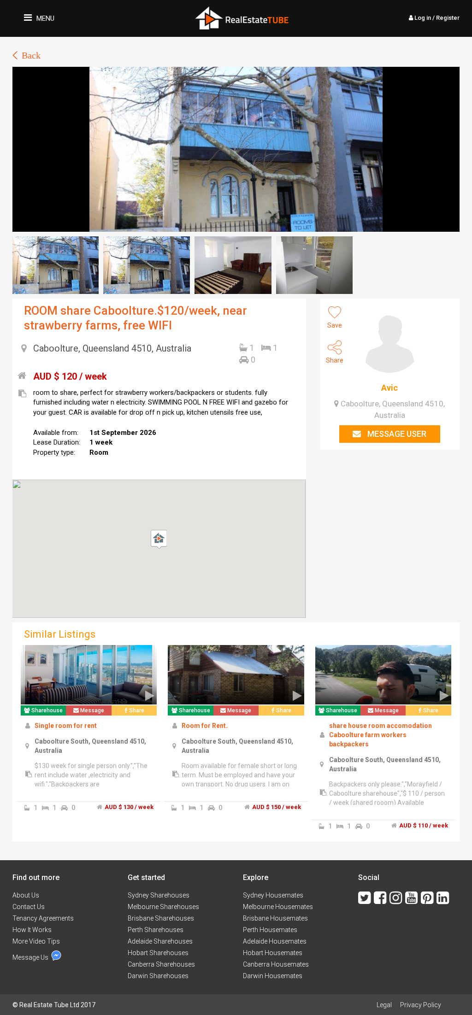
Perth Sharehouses (155, 929)
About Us (25, 895)
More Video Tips (36, 941)
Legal (384, 1005)
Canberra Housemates (276, 964)
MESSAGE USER (396, 434)
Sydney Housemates (273, 895)
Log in (436, 17)
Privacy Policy (420, 1005)
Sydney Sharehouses (158, 895)
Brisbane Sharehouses (161, 918)
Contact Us (28, 906)
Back (31, 55)
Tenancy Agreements (43, 918)
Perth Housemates (270, 929)
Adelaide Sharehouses (160, 941)
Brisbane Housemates (275, 918)
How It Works (32, 929)
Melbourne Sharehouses (163, 906)
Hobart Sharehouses (158, 952)
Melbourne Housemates (278, 906)
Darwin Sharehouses (158, 976)
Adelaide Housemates (275, 941)
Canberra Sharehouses (161, 964)
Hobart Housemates (272, 952)
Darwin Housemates (272, 976)
